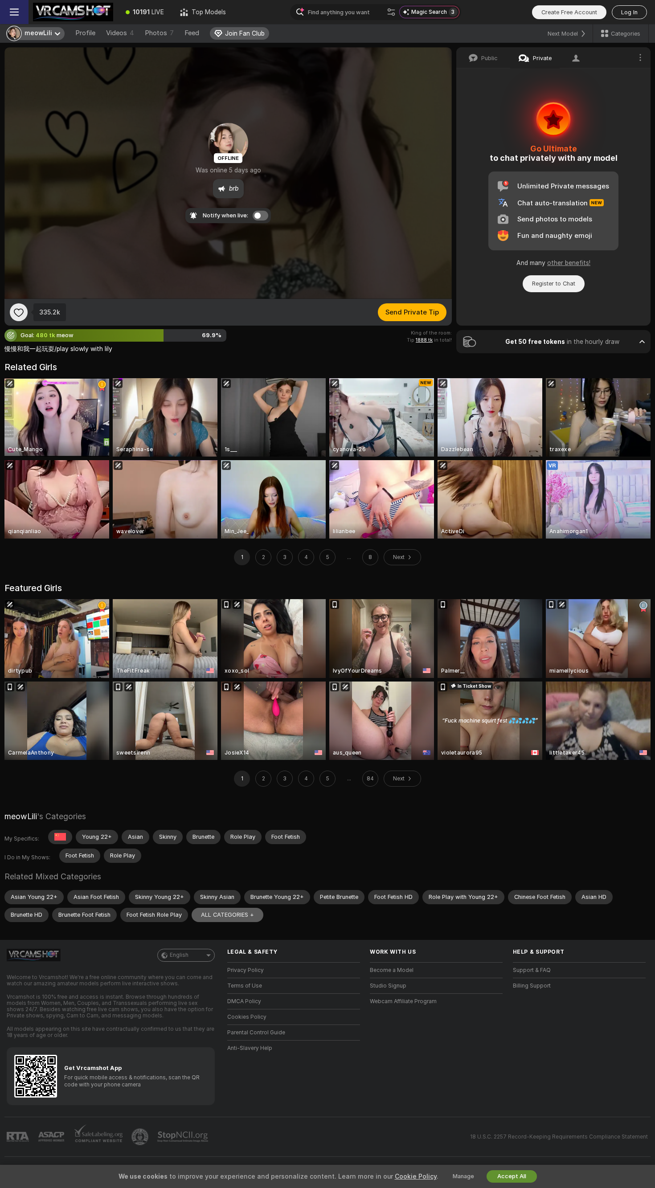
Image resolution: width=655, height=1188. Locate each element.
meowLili (20, 816)
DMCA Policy (244, 1001)
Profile (85, 33)
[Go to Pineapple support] (140, 1136)
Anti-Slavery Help (249, 1048)
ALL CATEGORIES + (227, 914)
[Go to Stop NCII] (183, 1136)
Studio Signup (388, 986)
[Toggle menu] (14, 12)
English (179, 955)
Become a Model (391, 970)
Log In (629, 12)
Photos (159, 33)
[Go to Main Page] (73, 12)
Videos (120, 33)
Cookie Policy (416, 1176)
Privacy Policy (245, 970)
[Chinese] (60, 837)
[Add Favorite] (19, 312)
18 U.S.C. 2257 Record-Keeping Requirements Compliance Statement (559, 1137)
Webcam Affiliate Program (403, 1001)
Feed (191, 33)
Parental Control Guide (256, 1032)
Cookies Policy (246, 1017)
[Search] (391, 12)
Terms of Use (244, 986)
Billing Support (532, 986)
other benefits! (568, 262)
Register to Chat (553, 283)
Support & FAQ (532, 970)
